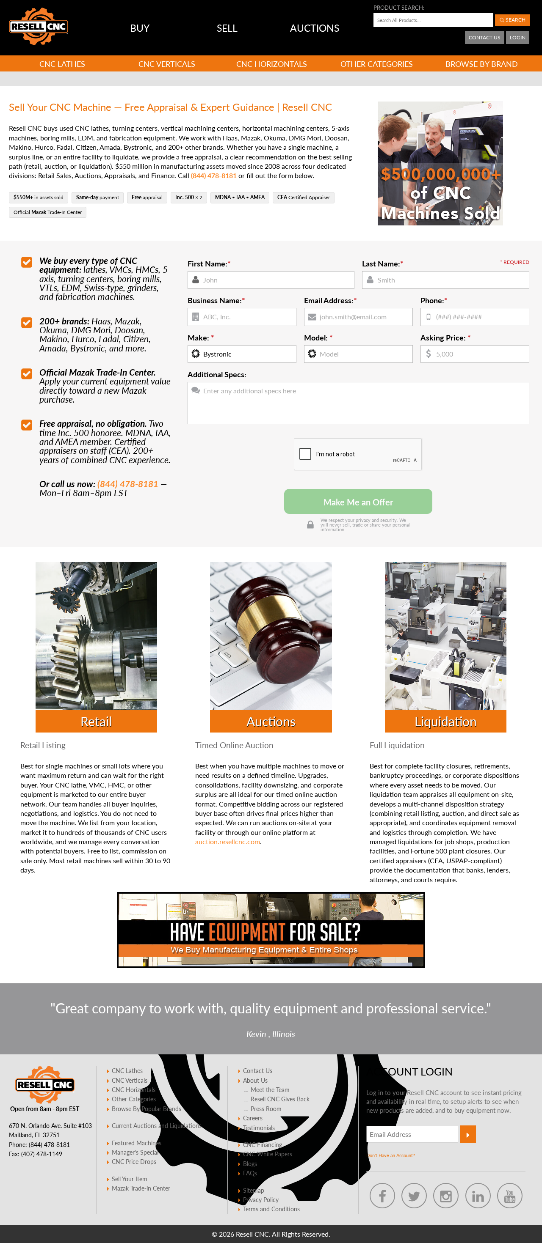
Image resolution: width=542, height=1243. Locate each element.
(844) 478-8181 (127, 483)
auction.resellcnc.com (227, 841)
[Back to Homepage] (38, 26)
